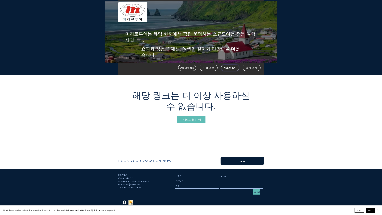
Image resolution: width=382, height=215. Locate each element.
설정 (359, 210)
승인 (370, 210)
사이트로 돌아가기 (191, 119)
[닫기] (378, 210)
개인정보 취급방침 (106, 210)
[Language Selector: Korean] (269, 4)
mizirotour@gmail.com (129, 184)
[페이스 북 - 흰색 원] (124, 202)
